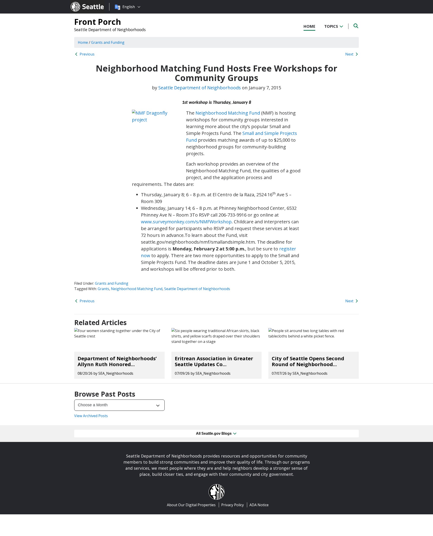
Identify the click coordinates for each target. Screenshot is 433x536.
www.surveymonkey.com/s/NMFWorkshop (186, 222)
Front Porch (97, 21)
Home (309, 26)
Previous (86, 54)
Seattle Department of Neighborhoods (110, 29)
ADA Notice (259, 504)
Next (349, 54)
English (128, 6)
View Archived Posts (91, 415)
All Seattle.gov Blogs (214, 433)
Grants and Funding (111, 283)
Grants (103, 288)
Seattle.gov (80, 2)
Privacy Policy (232, 504)
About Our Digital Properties (191, 504)
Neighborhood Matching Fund (228, 113)
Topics (331, 26)
